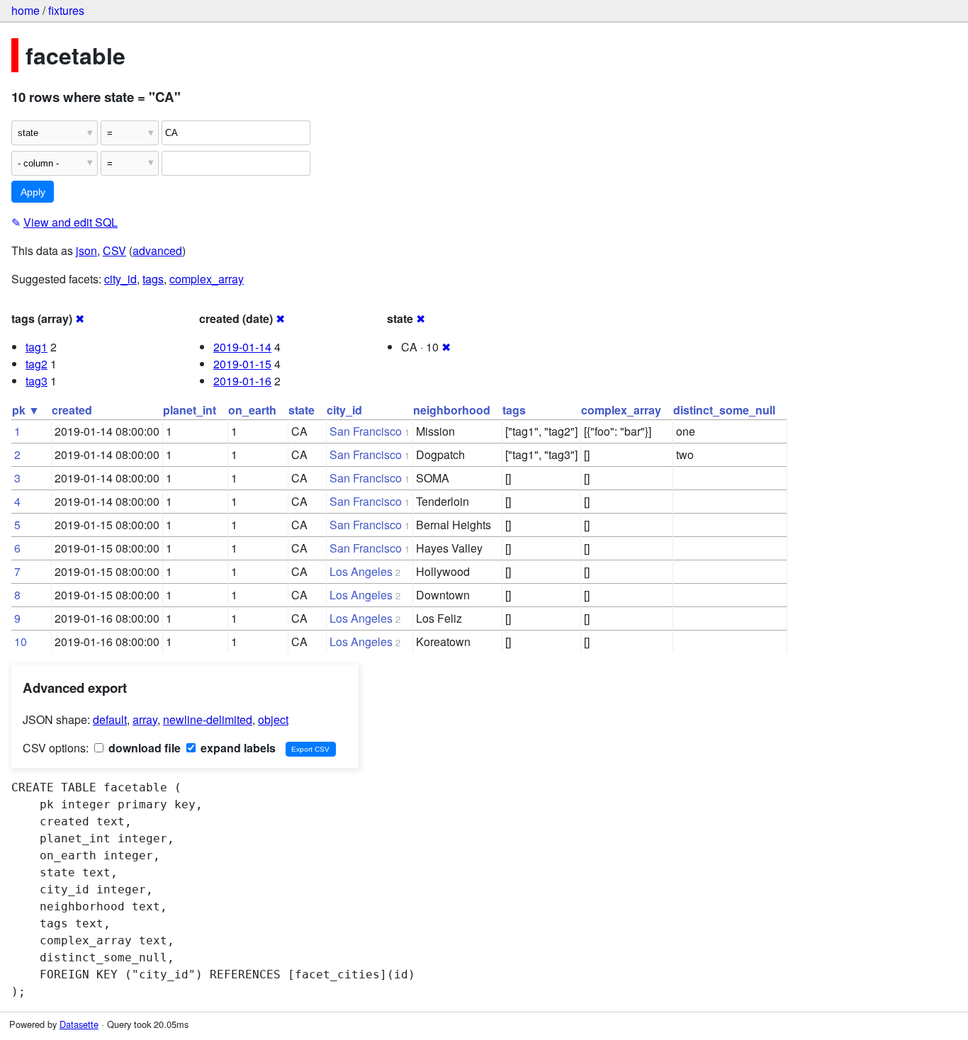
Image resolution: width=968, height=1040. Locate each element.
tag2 (36, 364)
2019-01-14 (242, 347)
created (72, 410)
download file (143, 748)
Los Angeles (361, 571)
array (145, 719)
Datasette (79, 1024)
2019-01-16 (242, 381)
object (273, 719)
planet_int (189, 410)
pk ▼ (26, 410)
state (301, 410)
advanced (157, 250)
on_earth (252, 410)
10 (20, 641)
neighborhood (451, 410)
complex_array (206, 279)
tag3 (36, 381)
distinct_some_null (724, 410)
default (110, 719)
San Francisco (366, 431)
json (86, 250)
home (25, 10)
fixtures (66, 10)
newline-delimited (207, 719)
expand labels (237, 748)
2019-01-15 (242, 364)
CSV (114, 250)
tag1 (36, 347)
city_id (120, 279)
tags (153, 279)
